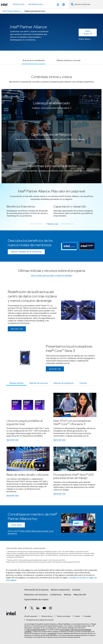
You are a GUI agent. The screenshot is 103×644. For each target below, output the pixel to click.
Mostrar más (52, 224)
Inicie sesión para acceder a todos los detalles (51, 275)
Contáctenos (55, 594)
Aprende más (13, 440)
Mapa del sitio (80, 594)
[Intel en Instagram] (50, 608)
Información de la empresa (36, 589)
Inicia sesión (87, 32)
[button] (51, 204)
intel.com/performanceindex (35, 630)
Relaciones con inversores (36, 594)
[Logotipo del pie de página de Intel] (11, 613)
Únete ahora (84, 39)
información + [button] (36, 4)
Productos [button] (18, 4)
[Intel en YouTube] (44, 608)
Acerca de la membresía (33, 60)
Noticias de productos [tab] (64, 383)
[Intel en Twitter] (32, 608)
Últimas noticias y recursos (68, 60)
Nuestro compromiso (60, 589)
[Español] (63, 4)
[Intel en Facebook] (25, 608)
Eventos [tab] (83, 383)
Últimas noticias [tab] (16, 383)
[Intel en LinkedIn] (38, 608)
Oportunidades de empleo (36, 599)
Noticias (67, 594)
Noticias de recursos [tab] (39, 383)
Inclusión (76, 589)
